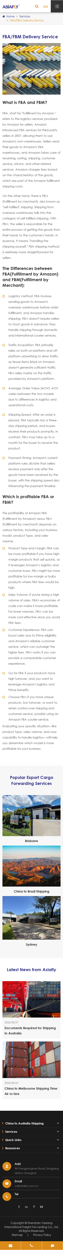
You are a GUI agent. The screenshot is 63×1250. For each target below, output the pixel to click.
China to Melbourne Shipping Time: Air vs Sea (31, 1091)
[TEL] (31, 1245)
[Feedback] (52, 1245)
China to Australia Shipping (24, 1123)
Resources (12, 1148)
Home (10, 16)
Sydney (31, 944)
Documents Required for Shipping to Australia (30, 1030)
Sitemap (17, 1235)
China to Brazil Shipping (31, 891)
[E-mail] (10, 1245)
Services (24, 16)
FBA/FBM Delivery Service (27, 20)
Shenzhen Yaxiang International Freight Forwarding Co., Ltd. (31, 1225)
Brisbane (31, 841)
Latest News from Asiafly (31, 969)
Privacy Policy (42, 1235)
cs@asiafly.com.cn (26, 1186)
